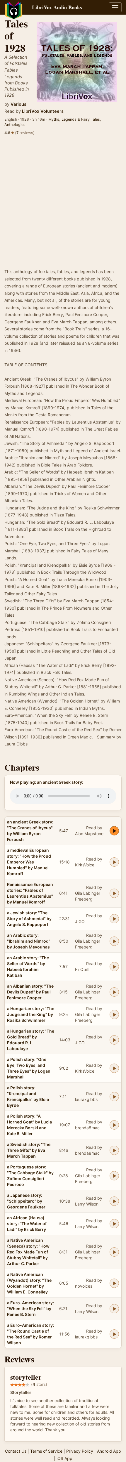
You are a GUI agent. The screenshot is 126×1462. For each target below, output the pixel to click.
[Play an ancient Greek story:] (114, 830)
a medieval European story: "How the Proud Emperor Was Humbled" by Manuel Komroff (29, 862)
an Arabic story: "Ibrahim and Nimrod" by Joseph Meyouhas (28, 941)
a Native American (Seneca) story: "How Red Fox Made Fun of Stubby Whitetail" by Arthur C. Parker (28, 1252)
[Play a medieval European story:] (114, 862)
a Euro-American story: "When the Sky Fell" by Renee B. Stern (30, 1308)
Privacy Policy (79, 1451)
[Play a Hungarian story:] (114, 1014)
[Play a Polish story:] (114, 1068)
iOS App (64, 1458)
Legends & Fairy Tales (81, 119)
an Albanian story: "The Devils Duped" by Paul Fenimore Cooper (30, 992)
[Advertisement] (63, 202)
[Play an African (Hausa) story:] (114, 1223)
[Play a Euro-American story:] (114, 1308)
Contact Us (15, 1451)
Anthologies (14, 124)
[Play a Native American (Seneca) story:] (114, 1252)
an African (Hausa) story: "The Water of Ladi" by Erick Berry (27, 1223)
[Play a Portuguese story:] (114, 1175)
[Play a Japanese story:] (114, 1201)
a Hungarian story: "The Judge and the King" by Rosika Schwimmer (30, 1014)
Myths (53, 119)
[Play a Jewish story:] (114, 918)
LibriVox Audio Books (57, 7)
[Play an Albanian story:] (114, 992)
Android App (109, 1451)
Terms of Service (46, 1451)
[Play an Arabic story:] (114, 941)
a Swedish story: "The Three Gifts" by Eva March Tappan (28, 1150)
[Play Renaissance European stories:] (114, 893)
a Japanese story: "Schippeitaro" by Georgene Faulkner (26, 1201)
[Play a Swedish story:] (114, 1150)
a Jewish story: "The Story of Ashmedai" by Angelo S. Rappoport (29, 918)
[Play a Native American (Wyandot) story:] (114, 1283)
